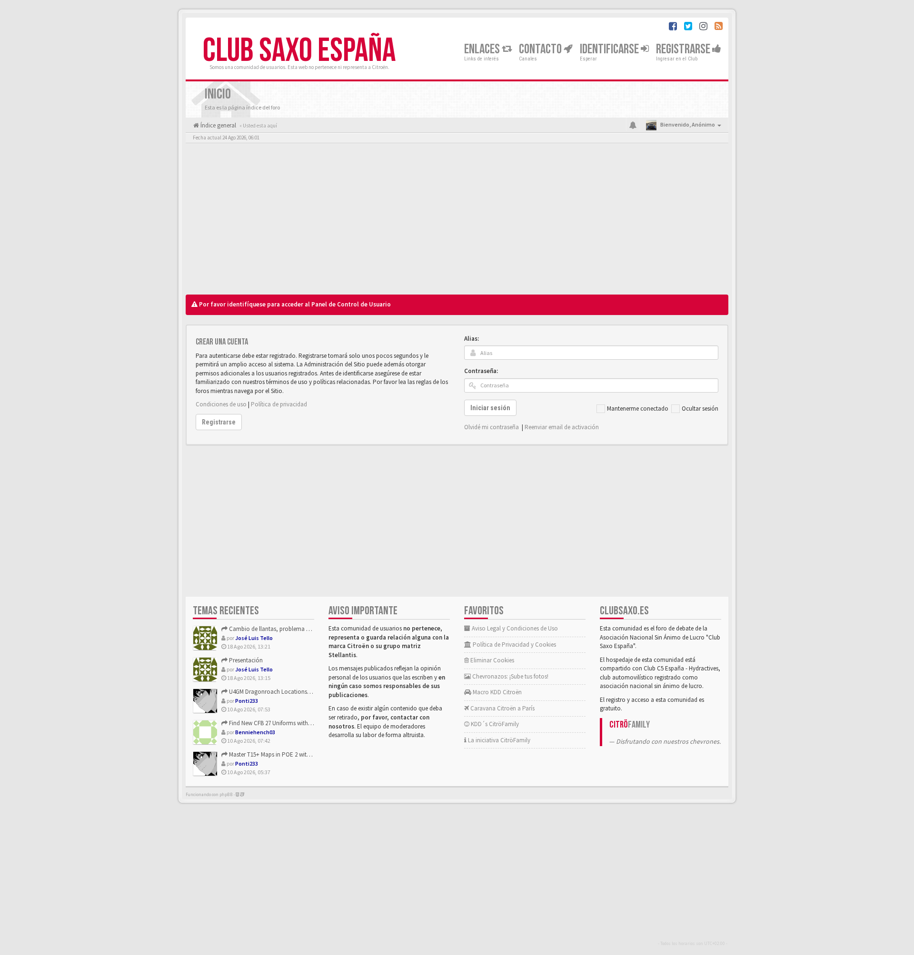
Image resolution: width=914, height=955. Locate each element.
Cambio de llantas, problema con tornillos (283, 629)
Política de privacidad (279, 404)
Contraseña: (481, 371)
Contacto (541, 49)
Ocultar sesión (700, 408)
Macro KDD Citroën (496, 692)
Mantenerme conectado (637, 408)
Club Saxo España (299, 51)
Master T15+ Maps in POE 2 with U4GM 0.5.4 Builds (292, 754)
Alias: (471, 339)
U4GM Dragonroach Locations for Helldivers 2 (287, 692)
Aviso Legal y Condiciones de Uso (514, 628)
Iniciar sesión (490, 408)
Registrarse (684, 49)
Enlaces (483, 49)
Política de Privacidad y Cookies (513, 644)
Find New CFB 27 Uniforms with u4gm (276, 723)
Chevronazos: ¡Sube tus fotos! (509, 676)
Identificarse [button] (610, 49)
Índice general (217, 125)
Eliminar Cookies (491, 660)
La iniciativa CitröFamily (498, 740)
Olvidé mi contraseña (491, 427)
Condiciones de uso (221, 404)
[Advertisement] (457, 221)
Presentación (245, 660)
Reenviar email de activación (562, 427)
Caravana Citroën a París (502, 708)
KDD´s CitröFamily (494, 724)
